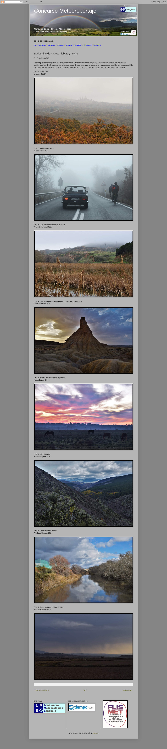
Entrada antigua (127, 690)
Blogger (95, 733)
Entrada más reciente (42, 690)
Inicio (85, 690)
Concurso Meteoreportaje (65, 11)
